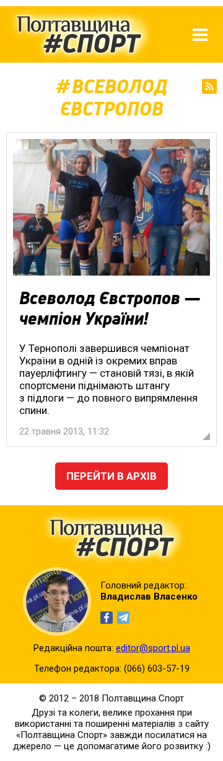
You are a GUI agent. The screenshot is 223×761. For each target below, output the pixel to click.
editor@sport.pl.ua (153, 648)
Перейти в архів (111, 476)
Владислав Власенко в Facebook (106, 617)
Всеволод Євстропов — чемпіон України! (110, 308)
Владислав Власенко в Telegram (123, 617)
